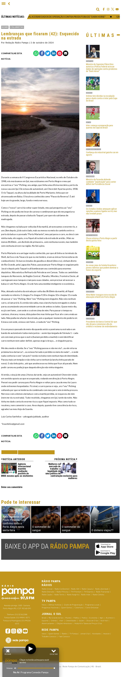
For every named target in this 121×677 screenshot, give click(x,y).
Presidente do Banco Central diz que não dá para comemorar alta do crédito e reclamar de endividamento (101, 324)
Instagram (108, 9)
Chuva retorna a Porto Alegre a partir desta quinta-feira (101, 239)
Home (5, 27)
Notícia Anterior (14, 459)
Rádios (64, 633)
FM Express (89, 591)
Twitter (112, 9)
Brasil (44, 618)
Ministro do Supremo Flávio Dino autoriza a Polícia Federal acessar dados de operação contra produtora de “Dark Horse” (101, 67)
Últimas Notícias (54, 605)
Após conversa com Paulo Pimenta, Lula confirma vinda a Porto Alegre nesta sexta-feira (14, 523)
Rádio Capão (47, 594)
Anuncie (106, 633)
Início (44, 605)
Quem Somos (66, 607)
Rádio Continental (61, 589)
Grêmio (54, 620)
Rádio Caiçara (87, 589)
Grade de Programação (73, 605)
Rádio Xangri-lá (73, 594)
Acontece (110, 618)
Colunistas (17, 27)
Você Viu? (104, 620)
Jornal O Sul (85, 633)
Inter (61, 620)
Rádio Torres (59, 594)
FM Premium (76, 591)
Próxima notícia (64, 459)
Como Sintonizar (92, 607)
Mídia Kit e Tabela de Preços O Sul (88, 623)
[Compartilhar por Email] (65, 53)
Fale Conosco (64, 636)
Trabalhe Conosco (49, 636)
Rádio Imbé (85, 594)
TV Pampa (73, 633)
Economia (93, 618)
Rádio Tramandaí (102, 591)
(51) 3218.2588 (21, 614)
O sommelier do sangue (41, 528)
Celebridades (71, 620)
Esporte (45, 620)
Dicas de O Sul (92, 620)
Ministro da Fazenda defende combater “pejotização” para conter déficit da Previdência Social (101, 181)
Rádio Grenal (47, 589)
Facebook (103, 9)
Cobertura (78, 607)
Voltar (10, 452)
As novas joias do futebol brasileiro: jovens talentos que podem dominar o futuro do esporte (102, 267)
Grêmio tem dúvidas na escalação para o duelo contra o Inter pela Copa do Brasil (101, 98)
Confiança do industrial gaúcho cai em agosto (102, 153)
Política (76, 618)
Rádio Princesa (62, 591)
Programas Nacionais (50, 607)
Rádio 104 (75, 589)
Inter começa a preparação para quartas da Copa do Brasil (99, 126)
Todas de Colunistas (36, 452)
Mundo (68, 618)
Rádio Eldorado (48, 591)
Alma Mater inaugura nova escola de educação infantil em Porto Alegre (101, 296)
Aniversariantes (48, 623)
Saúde (81, 620)
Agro (101, 618)
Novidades (96, 633)
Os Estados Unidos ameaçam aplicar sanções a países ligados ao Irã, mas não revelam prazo (101, 211)
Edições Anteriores (64, 623)
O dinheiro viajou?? (102, 530)
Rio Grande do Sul (56, 618)
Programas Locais (92, 605)
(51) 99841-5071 (23, 617)
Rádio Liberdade (101, 589)
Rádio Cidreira (98, 594)
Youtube (117, 9)
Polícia (84, 618)
